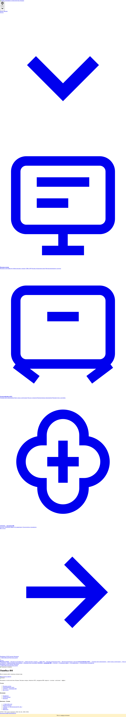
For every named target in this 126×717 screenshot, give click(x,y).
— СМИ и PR (41, 661)
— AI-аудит (55, 663)
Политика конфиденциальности (8, 713)
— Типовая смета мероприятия (98, 661)
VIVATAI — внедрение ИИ (10, 688)
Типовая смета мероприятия (7, 397)
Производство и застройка (58, 397)
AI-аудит (2, 527)
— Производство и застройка (29, 663)
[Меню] (0, 659)
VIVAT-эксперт (10, 656)
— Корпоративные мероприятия (14, 663)
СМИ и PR (28, 268)
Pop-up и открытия (32, 397)
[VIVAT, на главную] (12, 0)
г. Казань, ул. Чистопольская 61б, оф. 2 (12, 706)
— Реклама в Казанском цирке (52, 661)
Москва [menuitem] (6, 11)
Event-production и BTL (8, 687)
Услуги (2, 660)
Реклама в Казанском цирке (38, 268)
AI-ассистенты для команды (29, 527)
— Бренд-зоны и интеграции (113, 661)
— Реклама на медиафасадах (16, 661)
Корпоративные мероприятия (44, 397)
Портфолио (3, 656)
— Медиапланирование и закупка (68, 661)
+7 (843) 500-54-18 (4, 657)
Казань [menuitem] (1, 11)
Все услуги (5, 690)
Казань (2, 6)
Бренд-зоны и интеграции (20, 397)
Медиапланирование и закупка (53, 268)
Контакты (16, 656)
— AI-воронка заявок (63, 663)
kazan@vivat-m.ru (7, 705)
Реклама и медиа (7, 686)
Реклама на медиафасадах (6, 268)
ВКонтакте (5, 709)
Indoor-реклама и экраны (19, 268)
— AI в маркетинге (73, 663)
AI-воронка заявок (9, 527)
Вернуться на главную (5, 676)
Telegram (5, 708)
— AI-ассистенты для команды (86, 663)
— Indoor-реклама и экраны (30, 661)
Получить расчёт (13, 657)
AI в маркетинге (18, 527)
